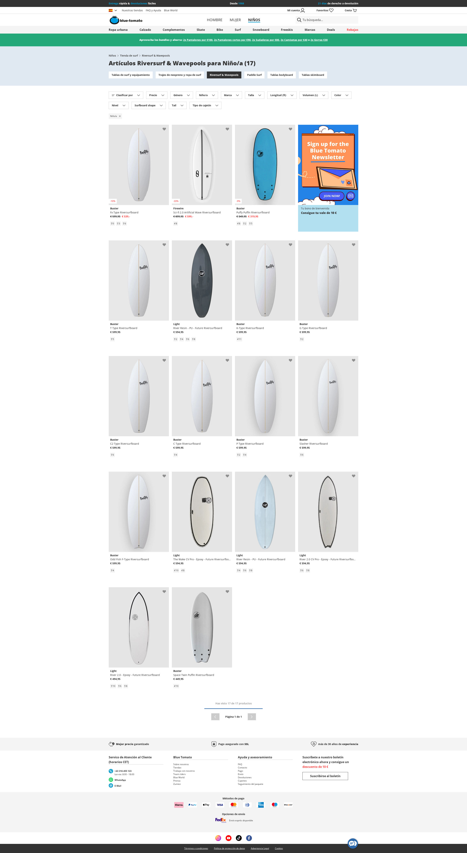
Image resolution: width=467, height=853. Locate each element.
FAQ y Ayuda (153, 10)
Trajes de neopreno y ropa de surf (180, 75)
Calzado (145, 30)
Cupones (242, 780)
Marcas (310, 30)
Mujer (235, 19)
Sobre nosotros (181, 764)
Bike (220, 30)
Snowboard (261, 30)
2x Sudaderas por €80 (265, 40)
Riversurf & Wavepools (156, 55)
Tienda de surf (129, 55)
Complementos (174, 30)
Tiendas (177, 767)
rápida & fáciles (132, 3)
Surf (238, 30)
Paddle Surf (254, 75)
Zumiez (177, 784)
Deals (331, 30)
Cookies (279, 848)
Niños (254, 19)
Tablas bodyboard (281, 75)
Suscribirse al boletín (325, 776)
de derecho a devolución (338, 3)
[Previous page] (215, 716)
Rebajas (352, 30)
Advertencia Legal (260, 848)
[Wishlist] (166, 128)
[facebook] (249, 838)
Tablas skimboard (313, 75)
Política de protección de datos (229, 848)
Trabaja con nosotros (184, 770)
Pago (240, 770)
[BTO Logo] (149, 19)
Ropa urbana (118, 30)
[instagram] (218, 838)
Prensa (176, 780)
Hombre (214, 19)
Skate (201, 30)
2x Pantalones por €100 (198, 40)
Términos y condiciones (196, 848)
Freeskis (287, 30)
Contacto (242, 767)
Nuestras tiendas (132, 10)
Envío (240, 774)
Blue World (170, 10)
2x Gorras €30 (319, 40)
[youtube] (228, 838)
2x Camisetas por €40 (294, 40)
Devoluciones (245, 777)
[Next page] (252, 716)
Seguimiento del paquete (250, 784)
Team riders (179, 774)
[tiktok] (239, 838)
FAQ (240, 764)
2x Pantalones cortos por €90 (232, 40)
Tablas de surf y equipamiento (131, 75)
